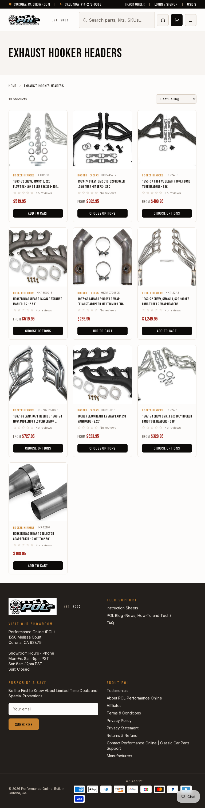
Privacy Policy (119, 720)
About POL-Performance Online (134, 698)
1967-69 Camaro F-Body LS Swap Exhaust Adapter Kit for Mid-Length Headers (102, 302)
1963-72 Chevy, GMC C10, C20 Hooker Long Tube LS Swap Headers (165, 301)
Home (13, 86)
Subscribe (23, 724)
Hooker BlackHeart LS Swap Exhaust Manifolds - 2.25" (102, 419)
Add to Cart (38, 213)
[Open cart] (177, 20)
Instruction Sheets (122, 608)
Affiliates (114, 705)
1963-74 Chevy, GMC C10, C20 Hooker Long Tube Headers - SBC (101, 184)
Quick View (38, 161)
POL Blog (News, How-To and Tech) (139, 615)
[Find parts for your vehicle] (163, 20)
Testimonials (117, 690)
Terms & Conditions (124, 713)
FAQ (110, 623)
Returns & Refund (122, 735)
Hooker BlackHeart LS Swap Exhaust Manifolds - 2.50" (37, 301)
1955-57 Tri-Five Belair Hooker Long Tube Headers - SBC (166, 184)
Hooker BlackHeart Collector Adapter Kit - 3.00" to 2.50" (33, 536)
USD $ (191, 4)
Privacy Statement (123, 728)
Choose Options (102, 213)
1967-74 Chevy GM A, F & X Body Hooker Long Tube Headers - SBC (167, 419)
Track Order (134, 4)
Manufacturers (119, 755)
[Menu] (190, 20)
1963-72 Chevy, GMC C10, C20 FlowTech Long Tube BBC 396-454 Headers (35, 184)
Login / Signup (166, 4)
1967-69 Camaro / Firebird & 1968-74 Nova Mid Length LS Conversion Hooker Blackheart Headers (37, 419)
